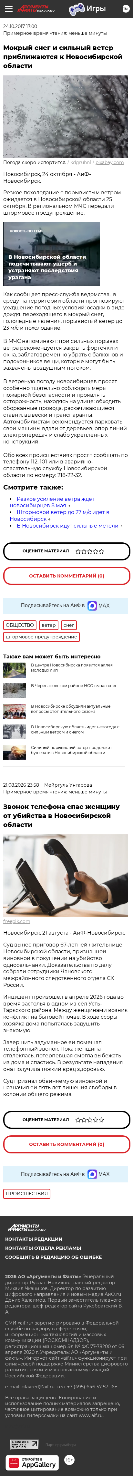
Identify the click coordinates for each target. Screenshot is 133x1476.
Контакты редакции (34, 1239)
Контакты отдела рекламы (43, 1248)
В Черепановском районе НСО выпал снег (74, 685)
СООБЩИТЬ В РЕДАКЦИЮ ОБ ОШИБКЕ (53, 1257)
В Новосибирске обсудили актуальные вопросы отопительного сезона (70, 709)
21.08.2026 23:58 (21, 785)
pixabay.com (110, 162)
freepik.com (16, 921)
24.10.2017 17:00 (20, 26)
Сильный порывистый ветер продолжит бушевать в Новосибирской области (71, 750)
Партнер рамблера (61, 1445)
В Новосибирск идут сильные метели (67, 526)
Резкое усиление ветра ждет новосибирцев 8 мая (52, 502)
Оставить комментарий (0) (66, 576)
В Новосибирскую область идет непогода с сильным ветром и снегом (75, 729)
